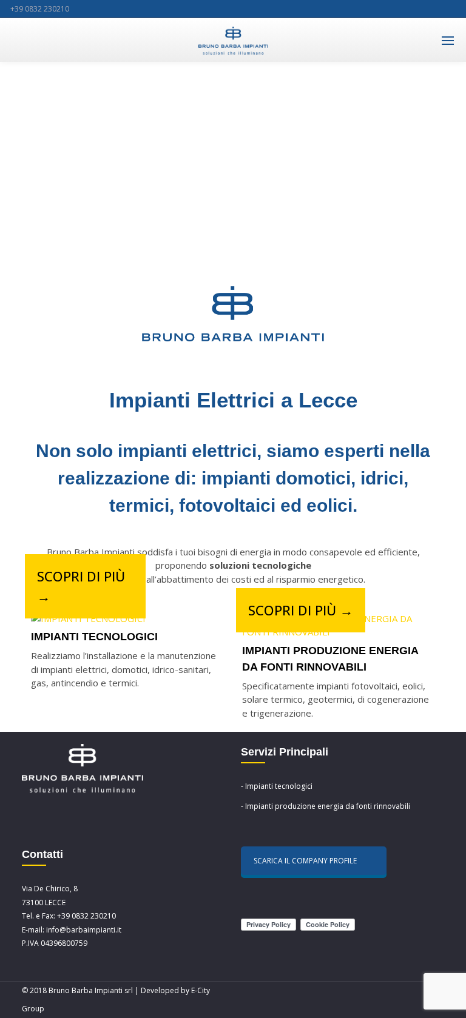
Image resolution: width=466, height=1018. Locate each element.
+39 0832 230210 (39, 9)
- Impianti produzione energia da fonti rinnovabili (325, 806)
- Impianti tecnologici (276, 786)
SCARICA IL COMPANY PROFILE (305, 861)
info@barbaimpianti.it (83, 930)
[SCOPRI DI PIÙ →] (88, 619)
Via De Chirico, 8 (50, 888)
